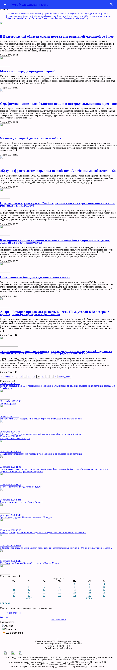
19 (29, 592)
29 (74, 595)
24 (104, 592)
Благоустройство (27, 13)
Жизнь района (101, 13)
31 (104, 595)
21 (47, 376)
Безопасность (12, 13)
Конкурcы (62, 16)
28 (59, 595)
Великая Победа (66, 13)
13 (44, 590)
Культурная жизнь (76, 16)
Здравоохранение (14, 16)
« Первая (5, 376)
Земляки (27, 16)
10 (21, 376)
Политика (37, 18)
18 (34, 376)
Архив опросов (13, 613)
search (111, 4)
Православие (48, 18)
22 (74, 592)
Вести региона (81, 13)
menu (5, 4)
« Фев (29, 598)
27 (44, 595)
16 (90, 590)
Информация (38, 16)
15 (74, 590)
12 (29, 590)
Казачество (51, 16)
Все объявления (58, 619)
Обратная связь (13, 18)
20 (43, 376)
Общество (26, 18)
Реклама (59, 18)
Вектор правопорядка (47, 13)
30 (90, 595)
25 (14, 595)
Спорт (86, 18)
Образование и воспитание (98, 16)
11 (14, 590)
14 (59, 590)
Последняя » (64, 376)
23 (90, 592)
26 (29, 595)
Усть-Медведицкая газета (29, 4)
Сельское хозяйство (73, 18)
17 (29, 376)
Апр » (89, 598)
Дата (91, 13)
